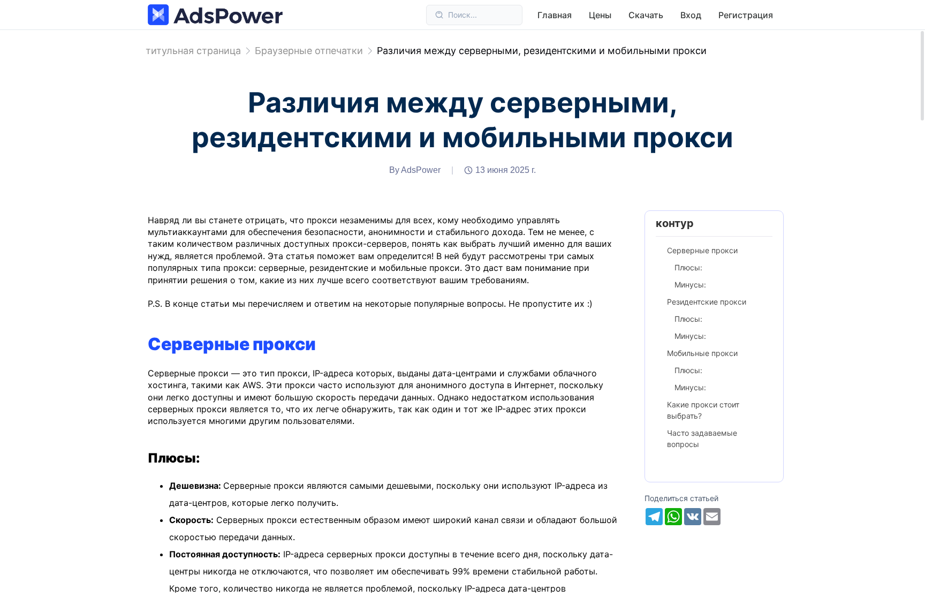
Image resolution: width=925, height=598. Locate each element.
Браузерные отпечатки (309, 50)
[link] (309, 51)
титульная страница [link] (193, 51)
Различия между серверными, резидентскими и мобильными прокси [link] (542, 51)
